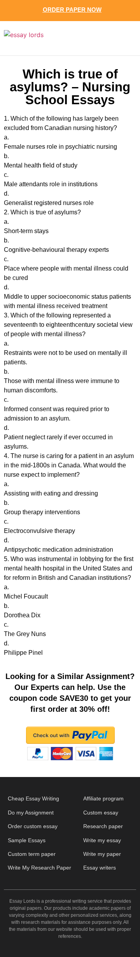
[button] (124, 38)
